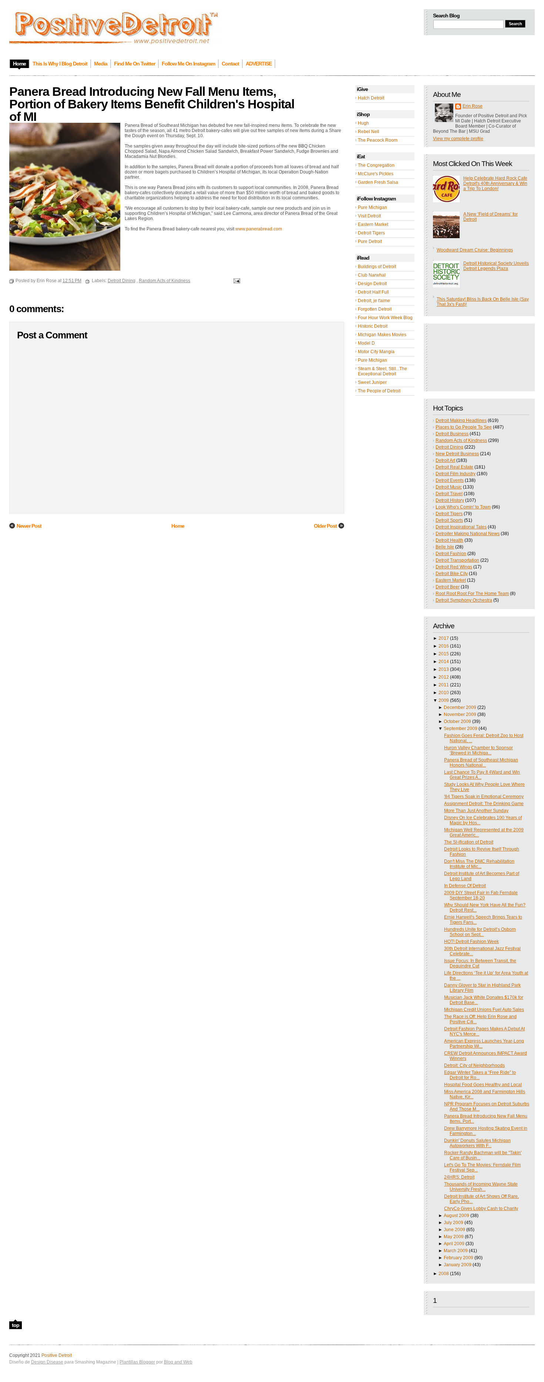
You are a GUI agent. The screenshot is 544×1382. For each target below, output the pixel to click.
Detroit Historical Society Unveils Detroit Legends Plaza (496, 266)
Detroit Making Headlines (461, 420)
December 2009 (460, 707)
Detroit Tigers (371, 233)
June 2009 (454, 1229)
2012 (444, 677)
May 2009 (454, 1236)
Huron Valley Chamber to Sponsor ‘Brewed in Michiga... (478, 750)
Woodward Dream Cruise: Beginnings (475, 250)
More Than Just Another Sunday (476, 810)
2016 (444, 646)
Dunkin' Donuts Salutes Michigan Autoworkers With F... (477, 1143)
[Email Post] (235, 280)
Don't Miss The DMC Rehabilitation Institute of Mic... (479, 864)
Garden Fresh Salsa (378, 182)
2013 (444, 669)
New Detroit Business (457, 453)
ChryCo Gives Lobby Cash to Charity (481, 1208)
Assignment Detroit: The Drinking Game (484, 803)
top (15, 1325)
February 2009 (458, 1257)
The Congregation (376, 165)
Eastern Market (373, 224)
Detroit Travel (449, 493)
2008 (444, 1273)
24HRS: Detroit (459, 1177)
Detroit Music (449, 487)
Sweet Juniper (372, 382)
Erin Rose (473, 106)
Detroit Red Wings (454, 567)
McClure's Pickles (375, 173)
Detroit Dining (449, 447)
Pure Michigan (372, 207)
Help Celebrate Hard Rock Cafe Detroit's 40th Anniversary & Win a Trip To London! (495, 183)
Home (177, 526)
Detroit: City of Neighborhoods (474, 1065)
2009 (444, 700)
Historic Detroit (372, 326)
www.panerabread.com (258, 229)
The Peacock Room (377, 140)
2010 (444, 692)
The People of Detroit (379, 390)
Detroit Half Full (373, 292)
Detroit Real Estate (454, 467)
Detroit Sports (449, 520)
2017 (444, 638)
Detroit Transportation (457, 560)
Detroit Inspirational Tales (461, 527)
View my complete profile (458, 138)
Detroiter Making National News (468, 533)
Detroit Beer (448, 586)
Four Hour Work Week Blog (385, 317)
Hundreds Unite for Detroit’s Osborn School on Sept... (480, 932)
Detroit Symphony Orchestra (464, 600)
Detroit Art (445, 460)
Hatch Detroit (371, 98)
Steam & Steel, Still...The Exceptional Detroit (382, 371)
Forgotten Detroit (375, 309)
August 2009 (456, 1215)
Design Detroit (372, 283)
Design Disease (47, 1362)
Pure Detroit (370, 241)
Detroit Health (449, 540)
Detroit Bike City (452, 573)
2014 (444, 661)
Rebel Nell (368, 131)
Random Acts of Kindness (461, 440)
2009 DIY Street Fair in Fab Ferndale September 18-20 (481, 895)
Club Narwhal (372, 275)
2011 (444, 684)
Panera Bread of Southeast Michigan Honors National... (481, 762)
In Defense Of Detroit (465, 885)
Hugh (363, 123)
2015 (444, 653)
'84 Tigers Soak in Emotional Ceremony (484, 796)
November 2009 (460, 714)
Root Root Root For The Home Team (472, 593)
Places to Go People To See (464, 427)
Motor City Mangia (376, 351)
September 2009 (460, 728)
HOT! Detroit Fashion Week (471, 941)
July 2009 (453, 1222)
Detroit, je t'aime (374, 300)
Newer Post (29, 526)
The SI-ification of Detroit (468, 842)
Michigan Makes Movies (382, 334)
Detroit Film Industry (456, 473)
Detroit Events (450, 480)
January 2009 (457, 1264)
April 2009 (454, 1243)
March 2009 (456, 1250)
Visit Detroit (369, 216)
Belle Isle (445, 547)
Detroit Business (452, 433)
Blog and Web (178, 1362)
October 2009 (457, 721)
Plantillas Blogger (137, 1362)
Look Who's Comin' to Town (463, 507)
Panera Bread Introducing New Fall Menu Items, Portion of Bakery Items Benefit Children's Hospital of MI (151, 104)
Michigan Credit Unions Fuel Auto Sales (484, 1009)
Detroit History (450, 500)
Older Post (325, 526)
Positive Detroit (56, 1355)
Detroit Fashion (451, 553)
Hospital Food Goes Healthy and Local (483, 1084)
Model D (366, 343)
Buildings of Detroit (377, 266)
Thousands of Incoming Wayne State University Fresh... (481, 1187)
